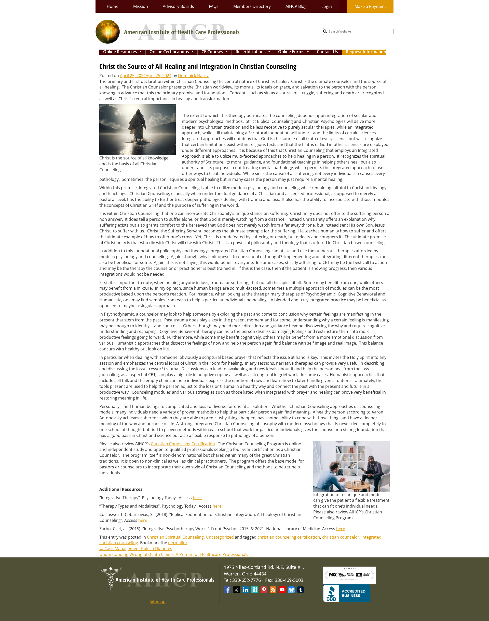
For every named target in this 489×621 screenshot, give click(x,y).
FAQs (214, 6)
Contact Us (327, 52)
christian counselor (340, 537)
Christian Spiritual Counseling (175, 537)
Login (326, 6)
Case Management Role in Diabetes (135, 548)
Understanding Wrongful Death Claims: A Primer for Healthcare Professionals (176, 554)
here (197, 497)
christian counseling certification (288, 537)
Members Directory (252, 6)
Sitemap (158, 601)
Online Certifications (173, 52)
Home (112, 6)
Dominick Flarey (193, 75)
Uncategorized (220, 537)
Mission (140, 6)
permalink (177, 542)
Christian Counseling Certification (183, 444)
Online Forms (294, 52)
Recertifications (254, 52)
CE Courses (215, 52)
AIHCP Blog (296, 6)
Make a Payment (370, 6)
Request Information (366, 52)
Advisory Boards (178, 6)
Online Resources (123, 52)
